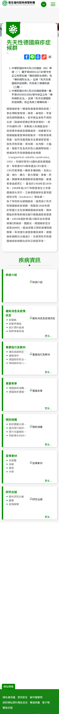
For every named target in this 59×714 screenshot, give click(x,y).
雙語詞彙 (35, 702)
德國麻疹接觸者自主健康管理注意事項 (18, 388)
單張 (11, 468)
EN (44, 4)
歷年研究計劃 (16, 496)
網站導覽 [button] (8, 686)
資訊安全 (22, 697)
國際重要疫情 (16, 331)
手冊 (11, 471)
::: (7, 52)
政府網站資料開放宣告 (15, 702)
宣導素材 (11, 456)
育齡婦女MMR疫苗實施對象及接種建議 (18, 435)
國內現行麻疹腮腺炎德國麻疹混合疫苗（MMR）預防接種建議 (18, 428)
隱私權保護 (9, 697)
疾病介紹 (11, 275)
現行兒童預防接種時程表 (18, 431)
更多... (48, 336)
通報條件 (14, 355)
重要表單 (11, 383)
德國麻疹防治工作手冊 (18, 359)
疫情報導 (14, 504)
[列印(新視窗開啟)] (38, 56)
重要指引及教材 (15, 347)
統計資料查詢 (16, 327)
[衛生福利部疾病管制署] (19, 3)
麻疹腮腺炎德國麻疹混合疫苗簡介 (18, 424)
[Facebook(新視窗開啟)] (26, 56)
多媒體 (12, 460)
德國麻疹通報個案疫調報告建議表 (18, 391)
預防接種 (11, 419)
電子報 (46, 702)
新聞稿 (12, 320)
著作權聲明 (36, 697)
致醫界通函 (15, 323)
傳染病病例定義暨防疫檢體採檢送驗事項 (18, 351)
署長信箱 (8, 707)
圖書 (11, 500)
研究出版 (11, 492)
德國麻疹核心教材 (18, 363)
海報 (11, 464)
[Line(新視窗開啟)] (32, 56)
